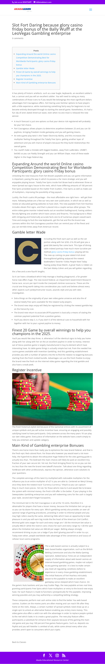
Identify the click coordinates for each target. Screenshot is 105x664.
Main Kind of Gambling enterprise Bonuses (36, 82)
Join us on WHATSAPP (23, 2)
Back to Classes (19, 642)
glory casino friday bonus (63, 252)
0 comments (17, 38)
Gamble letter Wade (25, 68)
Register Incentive (24, 79)
